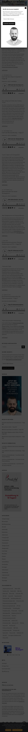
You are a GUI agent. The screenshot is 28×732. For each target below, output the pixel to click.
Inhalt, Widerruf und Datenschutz (11, 15)
